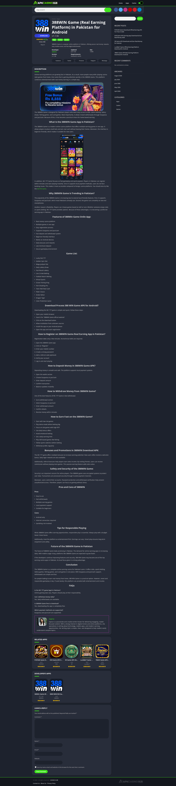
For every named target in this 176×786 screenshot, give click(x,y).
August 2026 (118, 76)
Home (121, 3)
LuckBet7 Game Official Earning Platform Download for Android (126, 48)
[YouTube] (130, 10)
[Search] (107, 10)
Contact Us (36, 783)
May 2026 (117, 87)
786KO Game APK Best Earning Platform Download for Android (126, 53)
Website (37, 758)
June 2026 (117, 83)
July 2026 (117, 79)
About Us (43, 783)
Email (37, 750)
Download (44, 36)
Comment (38, 717)
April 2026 (117, 91)
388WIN (54, 52)
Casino (134, 3)
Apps (127, 3)
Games (67, 40)
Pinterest (81, 60)
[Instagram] (125, 10)
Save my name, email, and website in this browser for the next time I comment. (61, 767)
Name (37, 741)
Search (140, 19)
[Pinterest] (135, 10)
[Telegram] (139, 10)
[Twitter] (121, 10)
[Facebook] (116, 10)
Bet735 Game (41, 189)
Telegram (93, 60)
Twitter (69, 60)
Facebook (58, 60)
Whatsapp (104, 60)
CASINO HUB (54, 780)
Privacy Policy (51, 783)
